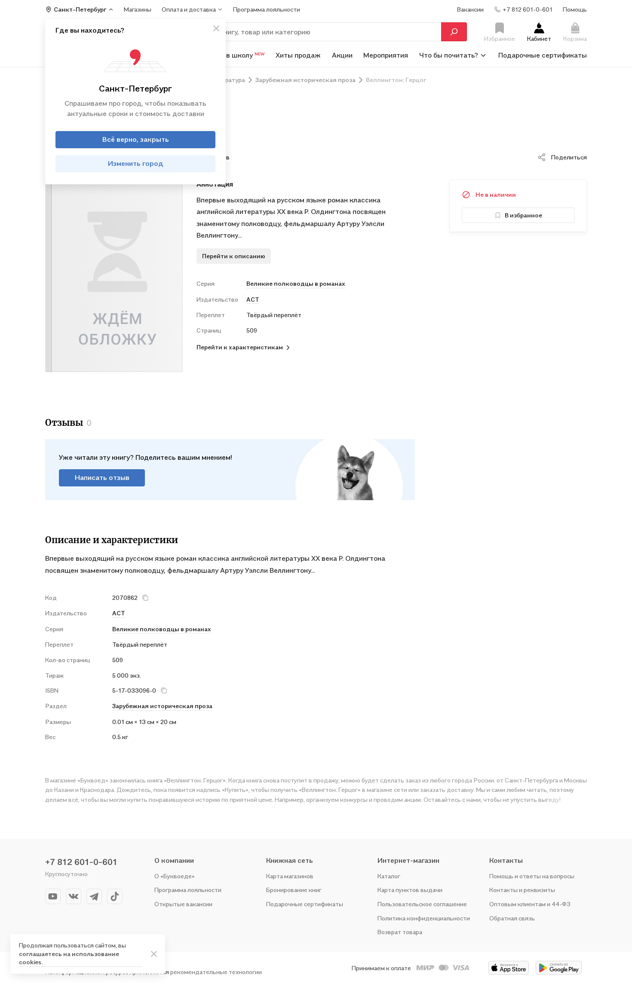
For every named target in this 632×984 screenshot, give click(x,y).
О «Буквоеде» (174, 876)
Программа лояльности (187, 889)
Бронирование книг (294, 889)
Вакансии (470, 9)
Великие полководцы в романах (295, 283)
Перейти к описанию (233, 256)
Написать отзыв (102, 477)
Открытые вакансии (183, 904)
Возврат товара (399, 931)
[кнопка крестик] (216, 28)
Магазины (137, 9)
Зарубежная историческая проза (162, 705)
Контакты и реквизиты (522, 889)
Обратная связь (512, 918)
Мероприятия (385, 55)
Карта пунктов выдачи (409, 889)
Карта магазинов (289, 876)
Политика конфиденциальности (423, 918)
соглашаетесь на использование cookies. (69, 958)
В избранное (523, 215)
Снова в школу (234, 55)
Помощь (575, 9)
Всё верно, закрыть (135, 139)
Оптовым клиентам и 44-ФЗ (530, 904)
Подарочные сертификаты (542, 55)
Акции (342, 55)
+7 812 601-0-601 (81, 862)
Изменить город (135, 163)
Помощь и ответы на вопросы (531, 876)
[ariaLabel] (154, 954)
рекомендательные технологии (216, 971)
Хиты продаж (298, 55)
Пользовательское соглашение (422, 904)
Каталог (388, 876)
